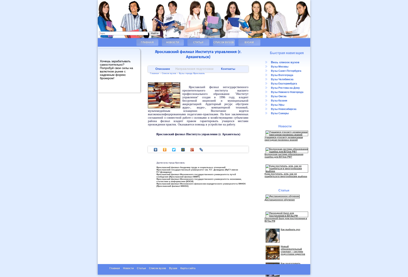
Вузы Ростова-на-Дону (285, 87)
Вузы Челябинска (282, 79)
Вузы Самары (280, 113)
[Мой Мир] (183, 149)
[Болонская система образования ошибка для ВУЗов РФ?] (287, 151)
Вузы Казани (279, 100)
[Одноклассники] (165, 149)
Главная (147, 42)
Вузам (249, 42)
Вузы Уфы (277, 104)
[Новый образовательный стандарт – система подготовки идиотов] (273, 258)
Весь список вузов (285, 62)
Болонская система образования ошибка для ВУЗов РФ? (284, 155)
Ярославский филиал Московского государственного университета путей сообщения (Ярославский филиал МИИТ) (196, 175)
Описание (162, 68)
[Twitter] (174, 149)
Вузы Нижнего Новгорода (287, 92)
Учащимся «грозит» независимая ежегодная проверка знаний (284, 138)
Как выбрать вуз (290, 229)
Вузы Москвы (279, 66)
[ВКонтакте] (155, 149)
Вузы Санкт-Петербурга (286, 70)
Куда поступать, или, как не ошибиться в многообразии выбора (286, 175)
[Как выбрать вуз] (273, 241)
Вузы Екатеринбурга (284, 83)
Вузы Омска (278, 96)
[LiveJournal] (201, 149)
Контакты (228, 68)
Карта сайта (188, 268)
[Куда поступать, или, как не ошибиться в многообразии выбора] (287, 171)
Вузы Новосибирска (283, 109)
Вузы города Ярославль (192, 73)
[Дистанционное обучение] (283, 196)
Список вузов (223, 42)
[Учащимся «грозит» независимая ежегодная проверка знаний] (287, 134)
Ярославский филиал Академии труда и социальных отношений (190, 167)
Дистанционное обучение (280, 199)
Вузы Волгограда (282, 75)
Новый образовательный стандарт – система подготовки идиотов (293, 250)
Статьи (198, 42)
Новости (172, 42)
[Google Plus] (192, 149)
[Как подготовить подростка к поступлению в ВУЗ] (273, 275)
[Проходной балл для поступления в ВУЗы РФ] (287, 215)
